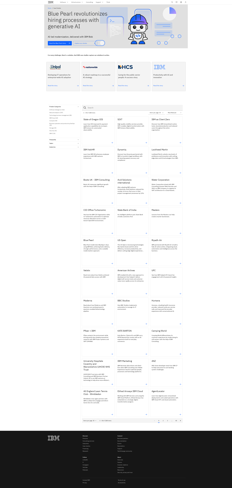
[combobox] (132, 108)
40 (176, 420)
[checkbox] (64, 110)
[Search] (84, 108)
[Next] (180, 420)
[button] (181, 2)
